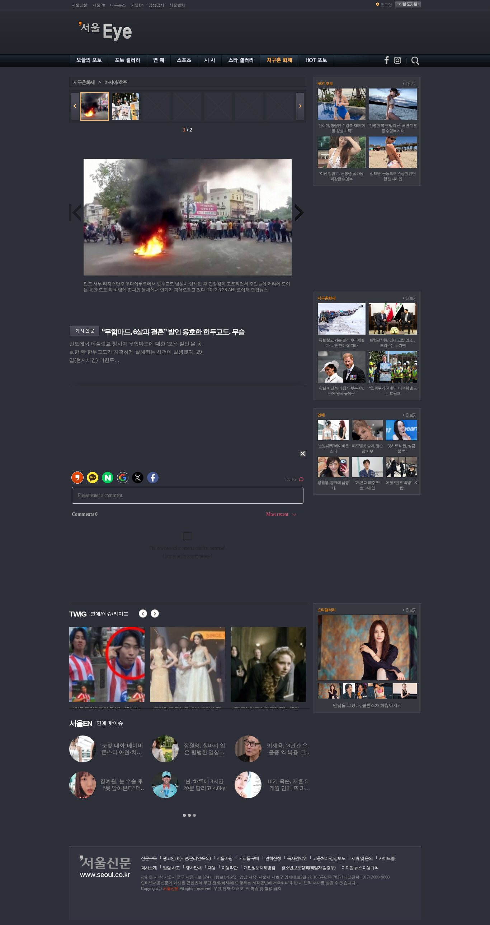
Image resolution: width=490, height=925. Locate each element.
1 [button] (184, 815)
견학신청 (273, 858)
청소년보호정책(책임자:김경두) (308, 867)
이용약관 (229, 867)
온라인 (195, 858)
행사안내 (194, 867)
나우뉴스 (118, 5)
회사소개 (149, 867)
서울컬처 (177, 5)
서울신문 (80, 5)
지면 (184, 858)
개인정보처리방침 (259, 867)
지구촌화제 (84, 82)
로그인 (386, 5)
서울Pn (99, 5)
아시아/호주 (115, 82)
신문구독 (149, 858)
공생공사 (156, 5)
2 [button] (189, 815)
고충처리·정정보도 (329, 858)
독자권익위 (297, 858)
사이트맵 (387, 858)
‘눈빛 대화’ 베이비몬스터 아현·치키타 (121, 752)
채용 (212, 867)
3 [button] (194, 815)
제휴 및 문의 (362, 858)
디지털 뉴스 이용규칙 (359, 867)
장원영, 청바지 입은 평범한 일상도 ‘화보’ (204, 752)
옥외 (205, 858)
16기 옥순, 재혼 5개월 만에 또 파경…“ (287, 788)
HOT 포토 (325, 83)
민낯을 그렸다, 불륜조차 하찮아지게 (367, 705)
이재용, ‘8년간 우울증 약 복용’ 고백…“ (287, 752)
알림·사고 (171, 867)
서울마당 (224, 858)
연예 (321, 415)
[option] (118, 663)
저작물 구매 (249, 858)
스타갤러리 (326, 610)
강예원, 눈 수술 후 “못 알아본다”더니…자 (121, 788)
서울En (137, 5)
